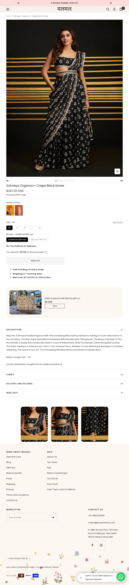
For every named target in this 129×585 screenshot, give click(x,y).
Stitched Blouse (39, 239)
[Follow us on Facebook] (92, 545)
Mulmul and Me (14, 473)
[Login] (114, 9)
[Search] (107, 9)
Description (13, 329)
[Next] (121, 181)
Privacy (10, 489)
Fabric (10, 374)
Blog (8, 462)
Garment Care (13, 456)
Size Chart (52, 484)
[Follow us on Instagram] (101, 545)
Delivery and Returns (19, 383)
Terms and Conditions (17, 494)
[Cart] (121, 9)
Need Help (12, 392)
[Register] (53, 517)
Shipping (10, 484)
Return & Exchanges (57, 473)
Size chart (118, 222)
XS (9, 227)
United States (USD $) (18, 558)
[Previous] (7, 181)
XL (40, 227)
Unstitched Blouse (17, 239)
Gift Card (10, 467)
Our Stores (52, 478)
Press (9, 478)
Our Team (52, 462)
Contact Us (11, 500)
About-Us (52, 456)
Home (8, 16)
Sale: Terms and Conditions (61, 489)
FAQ (49, 467)
